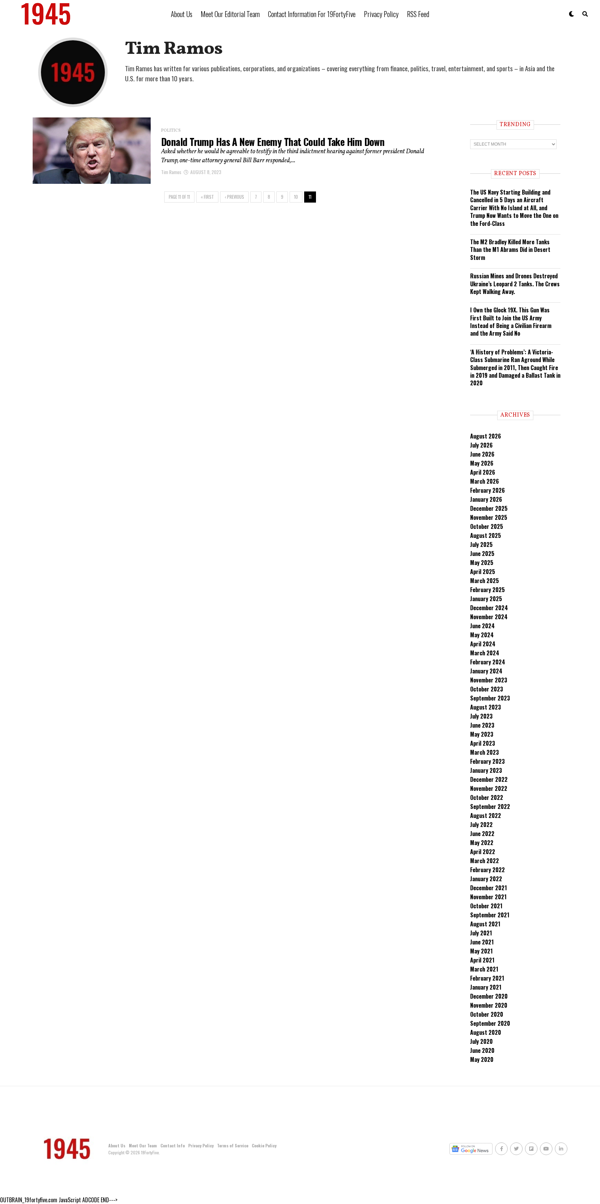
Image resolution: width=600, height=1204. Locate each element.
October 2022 (486, 797)
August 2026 (485, 436)
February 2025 (487, 589)
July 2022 (481, 824)
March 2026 (484, 481)
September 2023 (490, 698)
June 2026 (482, 454)
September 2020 (490, 1023)
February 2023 (487, 761)
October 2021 (486, 906)
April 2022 (482, 851)
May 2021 (481, 951)
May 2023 (481, 734)
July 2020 (481, 1041)
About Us (181, 14)
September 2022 (490, 806)
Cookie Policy (264, 1145)
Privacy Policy (381, 14)
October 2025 (486, 526)
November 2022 (488, 788)
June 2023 (482, 725)
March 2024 (484, 653)
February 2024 (487, 662)
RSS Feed (418, 14)
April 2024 (482, 644)
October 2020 (486, 1014)
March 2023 (484, 752)
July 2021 (481, 933)
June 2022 (482, 833)
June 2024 (482, 626)
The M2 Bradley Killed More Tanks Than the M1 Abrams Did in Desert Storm (510, 250)
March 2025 (484, 580)
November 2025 (488, 517)
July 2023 (481, 716)
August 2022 (485, 815)
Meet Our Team (143, 1145)
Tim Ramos (171, 171)
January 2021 (485, 987)
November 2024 (489, 617)
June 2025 (482, 553)
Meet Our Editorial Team (230, 14)
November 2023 (488, 680)
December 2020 (489, 996)
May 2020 (481, 1059)
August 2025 (485, 535)
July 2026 (481, 445)
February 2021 (487, 978)
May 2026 (481, 463)
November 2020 (488, 1005)
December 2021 (488, 888)
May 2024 (482, 635)
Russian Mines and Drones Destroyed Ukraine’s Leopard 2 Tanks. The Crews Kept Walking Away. (515, 284)
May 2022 (481, 842)
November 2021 (488, 897)
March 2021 (484, 969)
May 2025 (481, 562)
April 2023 (482, 743)
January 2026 (486, 499)
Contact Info (172, 1145)
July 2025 (481, 544)
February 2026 (487, 490)
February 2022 (487, 870)
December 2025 (489, 508)
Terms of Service (232, 1145)
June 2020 (482, 1050)
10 (296, 197)
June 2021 (482, 942)
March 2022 (484, 861)
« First (207, 197)
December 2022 (489, 779)
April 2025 (482, 571)
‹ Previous (234, 197)
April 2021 (482, 960)
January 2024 (486, 671)
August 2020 (485, 1032)
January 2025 (486, 599)
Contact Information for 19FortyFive (312, 14)
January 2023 (486, 770)
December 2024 (489, 608)
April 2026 (482, 472)
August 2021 (485, 924)
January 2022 (486, 879)
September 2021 (489, 915)
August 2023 (485, 707)
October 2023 (486, 689)
